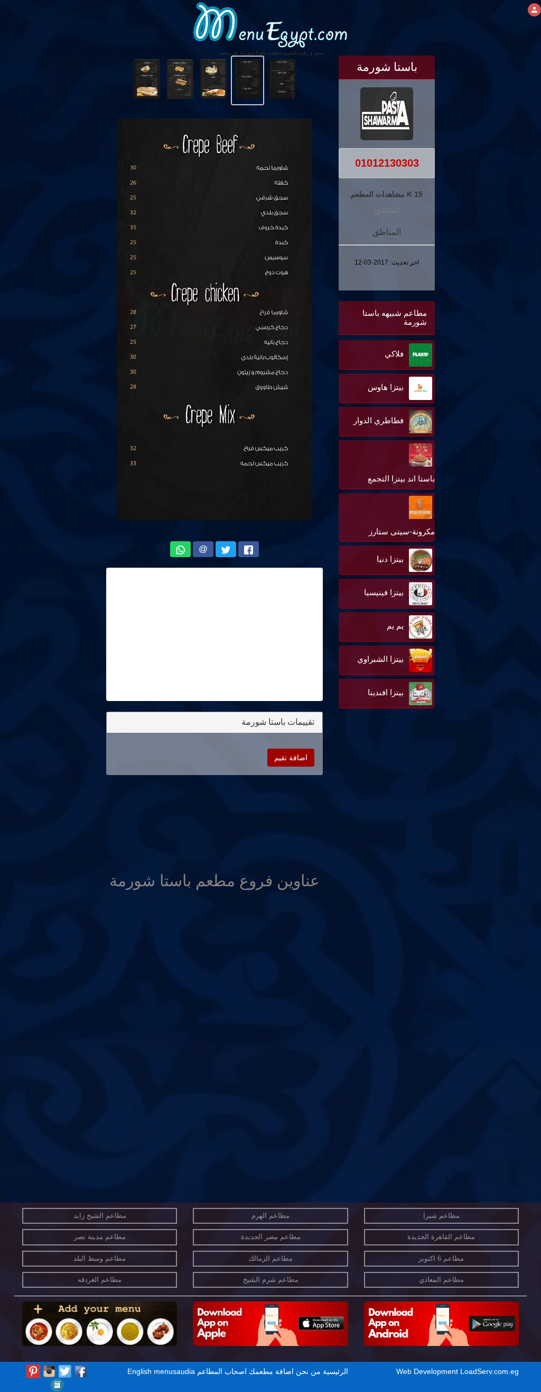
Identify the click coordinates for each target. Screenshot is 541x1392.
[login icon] (534, 10)
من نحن (308, 1371)
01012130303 (387, 163)
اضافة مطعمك (271, 1371)
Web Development (428, 1371)
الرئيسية (335, 1371)
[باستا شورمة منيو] (281, 78)
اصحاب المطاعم (222, 1371)
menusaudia (174, 1371)
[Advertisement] (369, 818)
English (139, 1371)
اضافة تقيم (290, 757)
